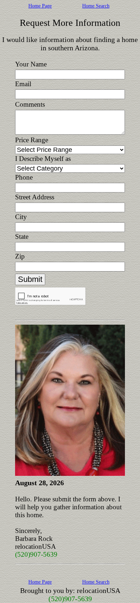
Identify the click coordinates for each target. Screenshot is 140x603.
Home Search (95, 6)
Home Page (40, 6)
